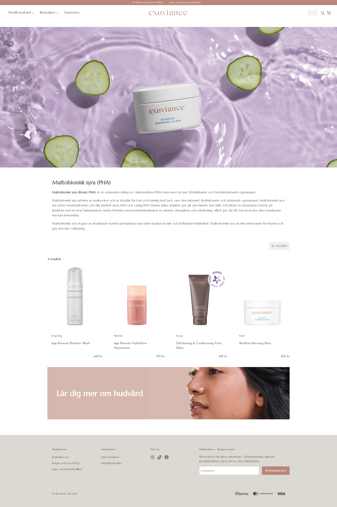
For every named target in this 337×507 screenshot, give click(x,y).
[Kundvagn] (329, 13)
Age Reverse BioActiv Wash (70, 343)
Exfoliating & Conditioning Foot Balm (199, 346)
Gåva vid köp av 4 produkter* (185, 2)
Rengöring (56, 335)
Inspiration (72, 12)
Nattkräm (118, 335)
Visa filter (281, 246)
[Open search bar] (323, 13)
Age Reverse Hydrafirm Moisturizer (130, 346)
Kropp (179, 335)
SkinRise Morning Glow (255, 343)
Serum (242, 335)
